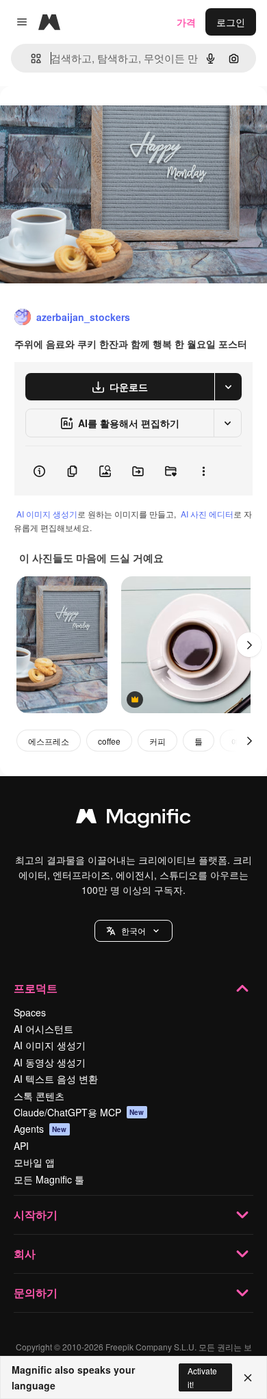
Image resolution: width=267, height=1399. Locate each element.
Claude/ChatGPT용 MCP (79, 1112)
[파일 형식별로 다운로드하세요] (228, 386)
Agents (40, 1128)
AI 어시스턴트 (43, 1029)
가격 (186, 22)
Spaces (30, 1012)
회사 (25, 1253)
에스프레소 (48, 741)
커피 (157, 741)
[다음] (249, 644)
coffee (109, 741)
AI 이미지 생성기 (46, 513)
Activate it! (202, 1377)
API (21, 1146)
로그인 (230, 22)
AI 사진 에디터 (207, 513)
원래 (78, 117)
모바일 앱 (34, 1162)
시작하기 (36, 1214)
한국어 (133, 930)
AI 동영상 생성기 (50, 1062)
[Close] (247, 1378)
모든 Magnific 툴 (49, 1179)
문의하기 (36, 1292)
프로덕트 (36, 988)
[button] (133, 931)
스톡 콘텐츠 (39, 1096)
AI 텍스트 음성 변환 (56, 1079)
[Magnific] (133, 819)
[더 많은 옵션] (203, 471)
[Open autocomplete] (30, 58)
